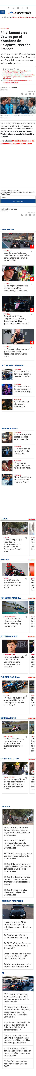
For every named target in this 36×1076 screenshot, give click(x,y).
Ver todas (32, 519)
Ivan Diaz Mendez (10, 87)
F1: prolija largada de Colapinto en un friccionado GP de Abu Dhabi (17, 72)
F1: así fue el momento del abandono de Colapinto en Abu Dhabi (17, 142)
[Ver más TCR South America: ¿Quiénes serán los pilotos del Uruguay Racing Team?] (15, 607)
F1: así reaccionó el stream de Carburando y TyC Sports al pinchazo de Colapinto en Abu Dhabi (19, 77)
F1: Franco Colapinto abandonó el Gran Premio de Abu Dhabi (17, 81)
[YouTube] (18, 8)
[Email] (27, 8)
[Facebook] (8, 8)
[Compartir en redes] (31, 251)
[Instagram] (23, 8)
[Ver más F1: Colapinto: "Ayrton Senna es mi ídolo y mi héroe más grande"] (7, 465)
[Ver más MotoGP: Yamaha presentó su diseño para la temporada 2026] (15, 569)
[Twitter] (13, 8)
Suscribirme (18, 201)
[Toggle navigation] (2, 12)
